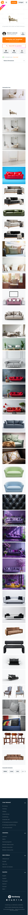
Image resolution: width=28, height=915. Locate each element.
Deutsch (4, 898)
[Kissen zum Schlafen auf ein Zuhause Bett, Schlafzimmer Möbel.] (13, 455)
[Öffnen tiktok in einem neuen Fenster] (15, 914)
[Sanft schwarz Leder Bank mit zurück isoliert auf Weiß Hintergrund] (13, 646)
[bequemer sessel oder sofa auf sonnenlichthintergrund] (13, 248)
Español (4, 892)
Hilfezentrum (5, 873)
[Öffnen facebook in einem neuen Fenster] (6, 914)
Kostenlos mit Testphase (14, 39)
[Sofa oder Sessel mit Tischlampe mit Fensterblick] (13, 280)
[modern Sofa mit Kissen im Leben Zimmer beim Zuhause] (13, 721)
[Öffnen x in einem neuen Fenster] (18, 914)
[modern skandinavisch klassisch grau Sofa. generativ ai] (13, 422)
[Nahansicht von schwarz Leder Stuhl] (13, 501)
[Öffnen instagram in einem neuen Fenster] (8, 914)
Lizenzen (4, 850)
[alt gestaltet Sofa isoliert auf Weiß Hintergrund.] (13, 108)
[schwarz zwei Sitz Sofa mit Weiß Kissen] (13, 661)
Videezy (4, 825)
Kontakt (4, 875)
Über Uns (4, 878)
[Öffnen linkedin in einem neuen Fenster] (11, 914)
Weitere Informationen (9, 59)
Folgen (22, 34)
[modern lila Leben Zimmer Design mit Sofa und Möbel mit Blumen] (13, 517)
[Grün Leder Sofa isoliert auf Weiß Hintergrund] (13, 471)
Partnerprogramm (6, 856)
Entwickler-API (6, 833)
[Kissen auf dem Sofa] (13, 264)
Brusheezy (5, 820)
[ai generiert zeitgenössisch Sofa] (13, 598)
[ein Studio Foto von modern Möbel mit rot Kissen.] (13, 375)
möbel (5, 785)
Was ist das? (15, 57)
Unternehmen (5, 828)
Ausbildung (5, 831)
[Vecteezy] (2, 2)
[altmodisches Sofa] (13, 93)
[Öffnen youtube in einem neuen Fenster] (20, 914)
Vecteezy (4, 823)
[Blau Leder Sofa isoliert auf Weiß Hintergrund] (13, 486)
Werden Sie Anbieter (7, 881)
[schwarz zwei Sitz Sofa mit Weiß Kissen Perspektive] (13, 676)
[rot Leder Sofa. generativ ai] (13, 174)
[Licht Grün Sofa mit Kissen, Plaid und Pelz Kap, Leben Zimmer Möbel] (13, 439)
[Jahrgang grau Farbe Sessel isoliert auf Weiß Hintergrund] (7, 691)
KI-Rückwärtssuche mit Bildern (10, 836)
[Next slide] (22, 785)
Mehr (3, 903)
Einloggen (21, 2)
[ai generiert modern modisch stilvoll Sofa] (13, 614)
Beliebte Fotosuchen (7, 861)
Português (5, 895)
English (4, 890)
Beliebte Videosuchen (7, 864)
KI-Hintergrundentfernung (9, 839)
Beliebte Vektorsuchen (8, 858)
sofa (17, 785)
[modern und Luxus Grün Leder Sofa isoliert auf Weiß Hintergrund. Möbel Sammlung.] (13, 211)
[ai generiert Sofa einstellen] (13, 297)
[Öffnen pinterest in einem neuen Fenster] (13, 914)
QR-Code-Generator (7, 842)
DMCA (3, 853)
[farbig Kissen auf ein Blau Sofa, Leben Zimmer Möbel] (13, 737)
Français (4, 900)
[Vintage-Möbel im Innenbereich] (13, 157)
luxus (11, 785)
